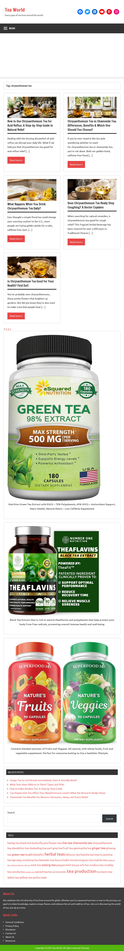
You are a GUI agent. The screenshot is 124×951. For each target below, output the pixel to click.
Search (11, 812)
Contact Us (10, 933)
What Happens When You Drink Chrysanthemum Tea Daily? (26, 206)
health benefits (34, 854)
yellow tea (26, 877)
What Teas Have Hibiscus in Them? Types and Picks (37, 784)
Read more (15, 160)
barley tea (13, 842)
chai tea (67, 843)
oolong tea (49, 865)
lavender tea (46, 859)
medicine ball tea (17, 865)
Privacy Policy (12, 925)
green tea (18, 854)
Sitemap (85, 947)
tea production (81, 871)
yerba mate (40, 877)
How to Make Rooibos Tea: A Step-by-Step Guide (36, 788)
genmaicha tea (82, 848)
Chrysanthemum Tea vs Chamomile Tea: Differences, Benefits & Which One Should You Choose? (92, 125)
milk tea (27, 865)
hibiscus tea (72, 854)
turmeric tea (104, 871)
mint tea (36, 864)
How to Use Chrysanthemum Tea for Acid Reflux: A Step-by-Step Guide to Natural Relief (30, 125)
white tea (13, 877)
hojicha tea (87, 854)
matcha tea (100, 859)
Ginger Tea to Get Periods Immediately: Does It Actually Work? (43, 780)
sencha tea (18, 871)
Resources (10, 940)
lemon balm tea (64, 859)
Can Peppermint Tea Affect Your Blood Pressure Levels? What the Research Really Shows (58, 792)
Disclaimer (10, 929)
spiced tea (41, 871)
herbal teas (54, 854)
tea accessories (57, 871)
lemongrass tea (84, 859)
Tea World (15, 9)
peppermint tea (66, 864)
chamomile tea (82, 843)
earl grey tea (54, 848)
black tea (25, 842)
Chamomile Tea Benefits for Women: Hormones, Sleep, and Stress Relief (49, 796)
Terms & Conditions (14, 922)
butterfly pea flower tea (46, 842)
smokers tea (29, 872)
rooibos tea (96, 864)
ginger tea (98, 848)
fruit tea (68, 848)
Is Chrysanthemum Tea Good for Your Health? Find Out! (30, 283)
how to (98, 854)
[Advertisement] (62, 56)
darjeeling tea (37, 848)
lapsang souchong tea (25, 859)
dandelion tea (20, 848)
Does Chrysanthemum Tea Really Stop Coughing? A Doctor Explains (91, 205)
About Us (9, 936)
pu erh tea (82, 864)
